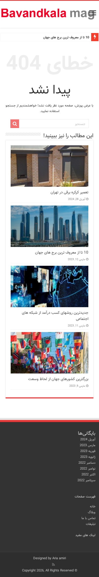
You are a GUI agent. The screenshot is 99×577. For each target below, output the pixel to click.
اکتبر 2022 (88, 474)
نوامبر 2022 (87, 468)
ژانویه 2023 (87, 457)
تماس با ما (88, 518)
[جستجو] (14, 123)
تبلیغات (90, 524)
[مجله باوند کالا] (49, 14)
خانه (92, 506)
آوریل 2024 (87, 439)
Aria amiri (59, 558)
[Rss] (53, 565)
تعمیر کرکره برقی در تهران (69, 192)
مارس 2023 (87, 445)
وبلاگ (91, 512)
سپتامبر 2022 (86, 480)
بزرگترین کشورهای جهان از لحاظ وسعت (58, 379)
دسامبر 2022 (86, 462)
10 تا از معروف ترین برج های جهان (66, 37)
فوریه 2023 (87, 451)
